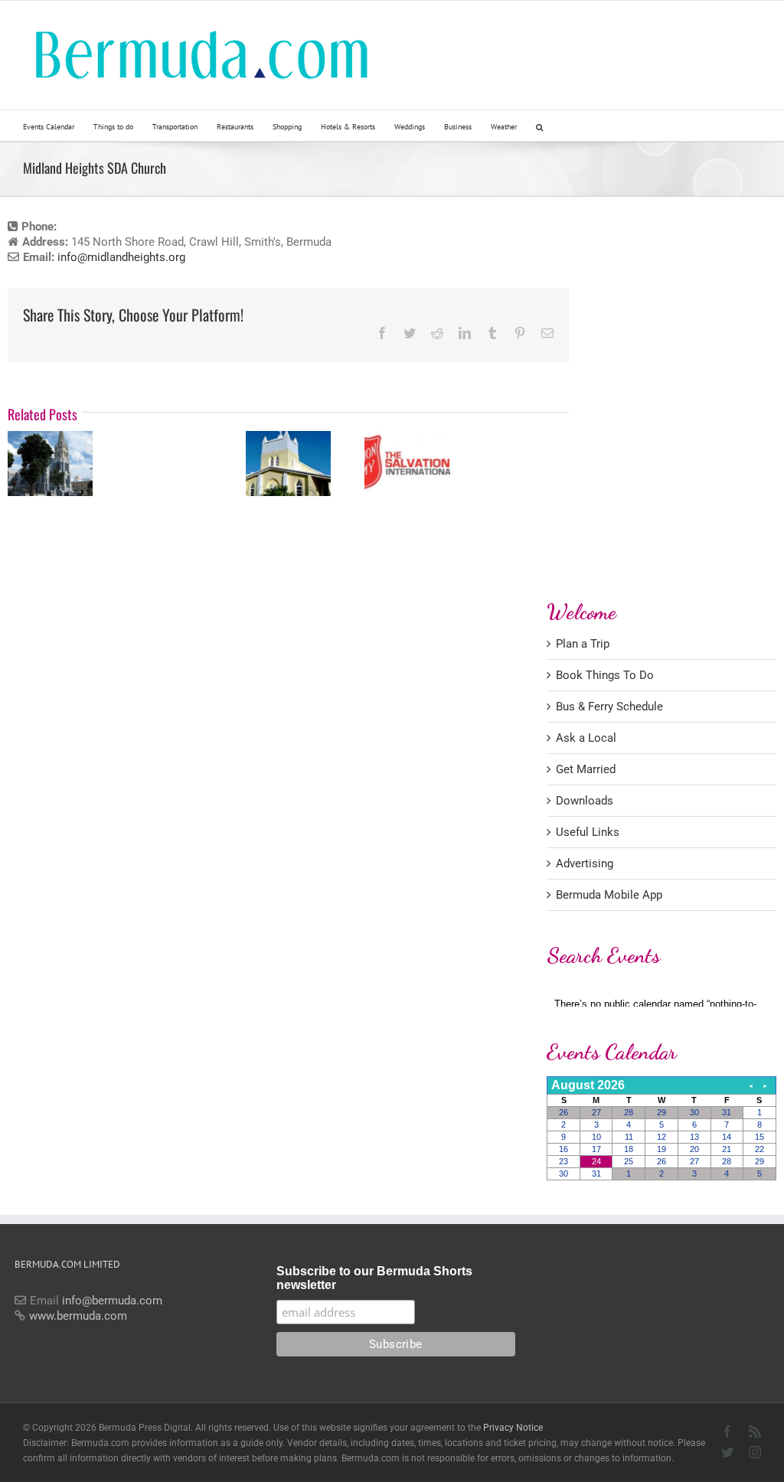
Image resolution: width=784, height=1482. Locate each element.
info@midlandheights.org (121, 257)
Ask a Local (586, 738)
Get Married (586, 769)
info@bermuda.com (112, 1300)
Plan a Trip (582, 644)
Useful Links (587, 832)
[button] (539, 125)
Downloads (584, 801)
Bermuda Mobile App (609, 895)
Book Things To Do (605, 675)
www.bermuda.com (78, 1316)
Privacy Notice (513, 1427)
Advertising (584, 863)
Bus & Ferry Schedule (609, 706)
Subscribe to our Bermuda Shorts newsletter (374, 1278)
